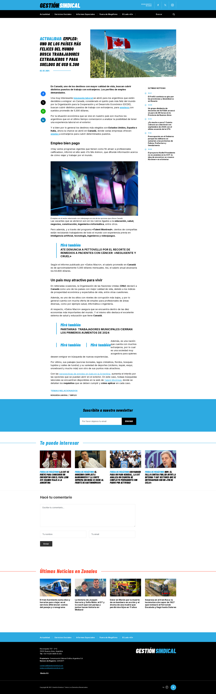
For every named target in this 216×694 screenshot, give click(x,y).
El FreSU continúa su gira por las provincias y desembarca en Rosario (161, 98)
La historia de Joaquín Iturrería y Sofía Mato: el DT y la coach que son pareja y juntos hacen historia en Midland (90, 605)
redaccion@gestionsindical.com (51, 668)
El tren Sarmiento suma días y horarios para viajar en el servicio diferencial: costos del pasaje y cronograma (55, 603)
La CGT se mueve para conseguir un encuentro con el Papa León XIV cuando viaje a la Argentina (54, 477)
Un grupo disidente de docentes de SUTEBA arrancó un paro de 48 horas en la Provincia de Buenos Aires (161, 111)
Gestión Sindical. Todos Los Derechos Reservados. (70, 687)
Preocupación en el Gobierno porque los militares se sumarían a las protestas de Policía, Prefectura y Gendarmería (161, 140)
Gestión (60, 5)
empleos (125, 107)
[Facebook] (158, 5)
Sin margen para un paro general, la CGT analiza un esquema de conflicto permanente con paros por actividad (125, 477)
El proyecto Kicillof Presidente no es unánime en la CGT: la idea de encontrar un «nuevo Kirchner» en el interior (161, 156)
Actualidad (45, 14)
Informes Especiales (85, 14)
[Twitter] (165, 5)
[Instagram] (172, 5)
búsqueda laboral (83, 98)
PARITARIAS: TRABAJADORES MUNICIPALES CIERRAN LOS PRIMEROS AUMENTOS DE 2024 (97, 331)
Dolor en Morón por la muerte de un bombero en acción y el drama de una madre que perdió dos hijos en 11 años (125, 603)
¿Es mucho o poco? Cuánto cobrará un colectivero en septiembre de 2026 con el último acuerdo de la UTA (160, 125)
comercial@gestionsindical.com (51, 666)
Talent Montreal (112, 380)
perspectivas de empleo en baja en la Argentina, (85, 373)
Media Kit (44, 673)
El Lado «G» (127, 14)
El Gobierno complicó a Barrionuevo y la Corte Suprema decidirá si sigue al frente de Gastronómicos (89, 477)
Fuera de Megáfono (108, 14)
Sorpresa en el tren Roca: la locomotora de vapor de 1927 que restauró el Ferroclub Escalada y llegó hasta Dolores (160, 603)
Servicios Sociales (63, 14)
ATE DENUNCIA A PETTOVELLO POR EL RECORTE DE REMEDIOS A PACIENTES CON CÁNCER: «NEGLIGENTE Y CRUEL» (98, 253)
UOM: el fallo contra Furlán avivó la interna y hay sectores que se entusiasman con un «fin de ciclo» (160, 477)
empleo (55, 134)
